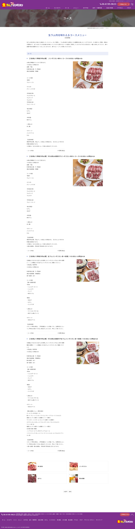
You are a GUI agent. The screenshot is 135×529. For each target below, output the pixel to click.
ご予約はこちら (123, 4)
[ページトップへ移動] (132, 514)
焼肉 (70, 491)
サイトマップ (99, 520)
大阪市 (65, 491)
